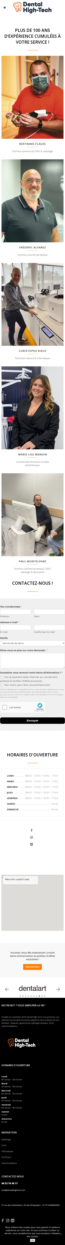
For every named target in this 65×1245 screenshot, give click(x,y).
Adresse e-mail (9, 622)
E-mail (4, 632)
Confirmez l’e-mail (44, 632)
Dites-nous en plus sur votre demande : (23, 650)
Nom (37, 616)
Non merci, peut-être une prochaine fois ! (27, 684)
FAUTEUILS (6, 1157)
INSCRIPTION (32, 967)
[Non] (61, 1234)
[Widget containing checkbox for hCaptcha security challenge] (23, 707)
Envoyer (32, 720)
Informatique (7, 1151)
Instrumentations (9, 1163)
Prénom (4, 616)
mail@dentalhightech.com (13, 1190)
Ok (32, 1240)
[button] (7, 989)
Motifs (4, 638)
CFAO (4, 1145)
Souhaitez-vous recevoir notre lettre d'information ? (31, 672)
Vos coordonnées (11, 606)
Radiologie (6, 1139)
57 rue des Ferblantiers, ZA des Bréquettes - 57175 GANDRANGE (31, 1205)
